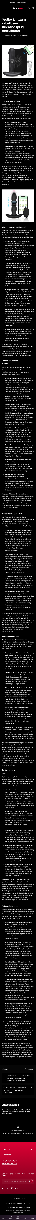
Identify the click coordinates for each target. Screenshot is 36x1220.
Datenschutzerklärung (18, 1210)
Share (6, 1069)
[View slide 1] (15, 1137)
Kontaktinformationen (18, 1212)
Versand (28, 1210)
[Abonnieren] (31, 1181)
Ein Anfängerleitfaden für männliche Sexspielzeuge (16, 1079)
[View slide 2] (17, 1137)
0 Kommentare (30, 1069)
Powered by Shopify (24, 1207)
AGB (25, 1210)
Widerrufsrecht (9, 1210)
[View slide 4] (21, 1137)
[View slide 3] (19, 1137)
